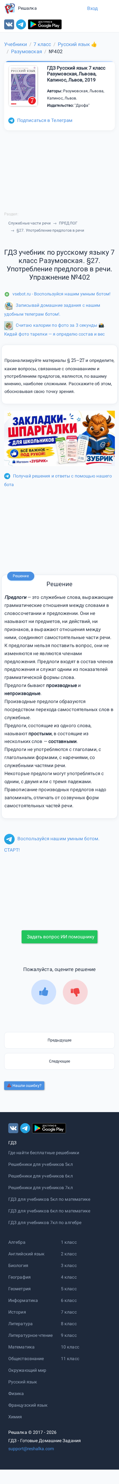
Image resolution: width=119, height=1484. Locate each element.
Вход (92, 8)
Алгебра (16, 1242)
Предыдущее (59, 1040)
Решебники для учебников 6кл (40, 1176)
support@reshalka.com (31, 1448)
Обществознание (26, 1358)
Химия (15, 1416)
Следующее (59, 1061)
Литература (20, 1323)
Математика (21, 1347)
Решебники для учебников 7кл (40, 1187)
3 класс (69, 1265)
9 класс (69, 1335)
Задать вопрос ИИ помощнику (60, 936)
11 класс (70, 1358)
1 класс (69, 1242)
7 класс (69, 1312)
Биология (18, 1265)
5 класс (69, 1288)
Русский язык (22, 1382)
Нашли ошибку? (27, 1085)
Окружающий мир (27, 1370)
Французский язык (28, 1405)
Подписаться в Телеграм (45, 120)
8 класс (69, 1323)
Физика (16, 1393)
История (17, 1312)
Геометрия (19, 1288)
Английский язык (26, 1253)
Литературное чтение (30, 1335)
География (19, 1277)
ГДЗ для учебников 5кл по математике (49, 1199)
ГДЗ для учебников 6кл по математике (49, 1211)
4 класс (69, 1277)
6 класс (69, 1300)
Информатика (23, 1300)
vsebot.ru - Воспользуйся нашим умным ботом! (61, 294)
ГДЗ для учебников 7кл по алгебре (44, 1222)
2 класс (69, 1253)
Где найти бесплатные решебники (43, 1152)
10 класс (70, 1347)
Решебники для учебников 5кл (40, 1164)
